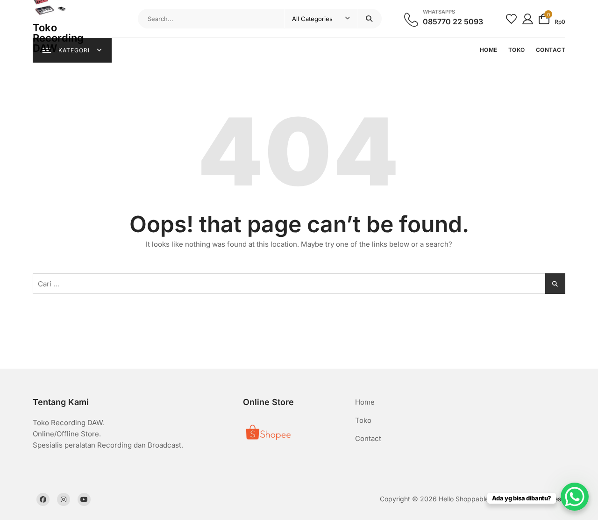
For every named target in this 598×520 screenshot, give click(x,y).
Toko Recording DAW (58, 37)
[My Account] (528, 18)
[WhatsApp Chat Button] (575, 497)
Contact (368, 438)
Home (365, 402)
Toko (363, 420)
